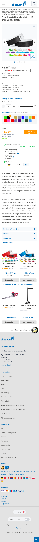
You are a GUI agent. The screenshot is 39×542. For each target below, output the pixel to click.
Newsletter (4, 441)
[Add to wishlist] (34, 26)
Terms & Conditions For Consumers (13, 405)
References (5, 380)
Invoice (3, 501)
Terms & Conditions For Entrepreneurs (14, 409)
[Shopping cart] (36, 539)
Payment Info (5, 449)
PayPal (3, 499)
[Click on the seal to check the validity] (34, 331)
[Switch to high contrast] (27, 519)
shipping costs (15, 75)
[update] (26, 164)
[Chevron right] (34, 42)
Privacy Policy (5, 401)
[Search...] (34, 3)
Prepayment (5, 504)
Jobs (2, 389)
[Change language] (24, 512)
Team (3, 384)
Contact (3, 437)
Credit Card (5, 496)
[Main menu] (3, 4)
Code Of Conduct (7, 376)
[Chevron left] (4, 42)
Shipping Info (5, 445)
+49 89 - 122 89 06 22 (14, 354)
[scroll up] (36, 529)
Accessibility (5, 393)
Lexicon (3, 453)
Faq (2, 429)
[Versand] (19, 480)
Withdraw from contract (9, 457)
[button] (5, 117)
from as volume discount (16, 70)
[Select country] (9, 164)
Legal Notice (5, 413)
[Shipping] (5, 469)
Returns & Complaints (8, 433)
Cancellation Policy (7, 397)
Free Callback (6, 365)
